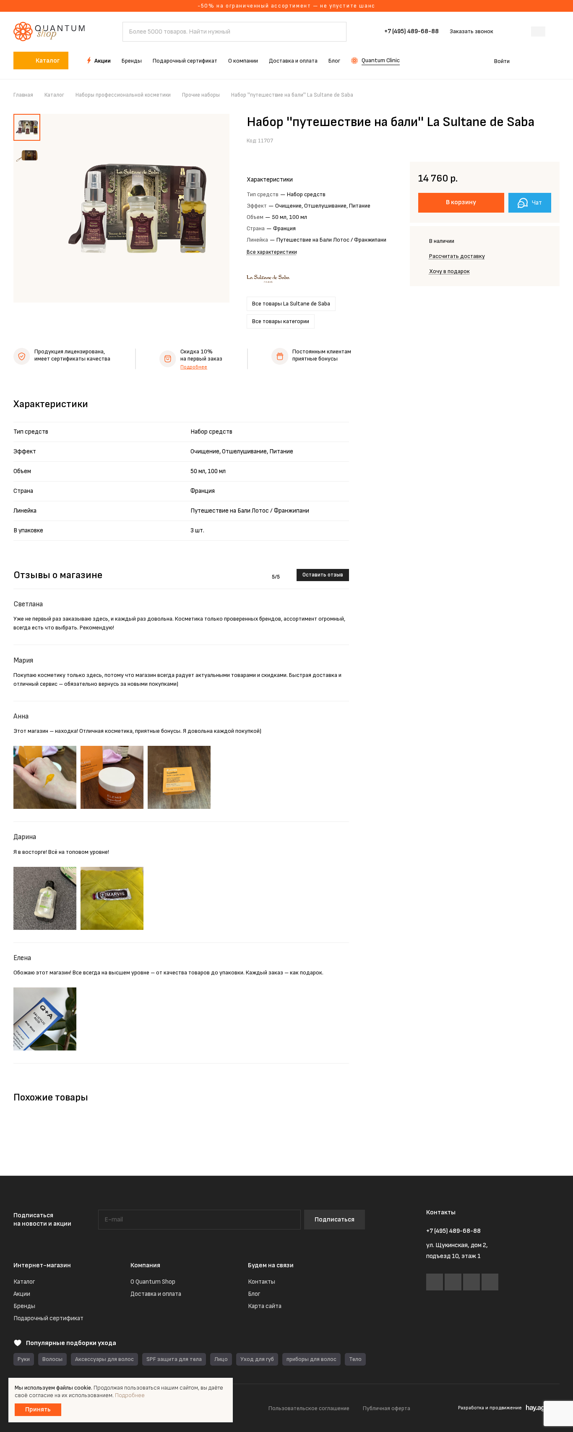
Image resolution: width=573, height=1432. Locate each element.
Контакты (261, 1282)
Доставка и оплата (155, 1294)
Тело (355, 1359)
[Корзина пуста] (555, 60)
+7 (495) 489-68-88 (411, 31)
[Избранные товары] (530, 60)
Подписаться (334, 1220)
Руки (24, 1359)
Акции (21, 1294)
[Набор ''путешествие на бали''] (137, 208)
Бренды (24, 1306)
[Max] (471, 1282)
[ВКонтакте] (434, 1282)
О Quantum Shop (152, 1282)
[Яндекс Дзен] (490, 1282)
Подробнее (193, 367)
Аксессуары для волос (104, 1359)
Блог (254, 1294)
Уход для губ (257, 1359)
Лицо (221, 1359)
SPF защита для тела (174, 1359)
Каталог (24, 1282)
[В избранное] (533, 140)
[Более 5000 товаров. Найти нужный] (336, 32)
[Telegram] (453, 1282)
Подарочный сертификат (48, 1318)
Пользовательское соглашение (308, 1408)
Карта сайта (264, 1306)
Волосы (52, 1359)
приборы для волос (311, 1359)
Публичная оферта (386, 1408)
